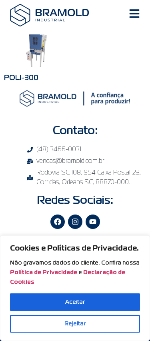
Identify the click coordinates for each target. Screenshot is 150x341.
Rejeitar (75, 323)
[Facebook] (57, 222)
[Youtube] (93, 222)
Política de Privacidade (43, 272)
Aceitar (75, 302)
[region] (75, 288)
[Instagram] (75, 222)
